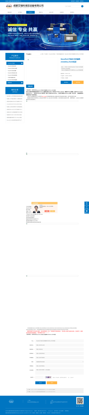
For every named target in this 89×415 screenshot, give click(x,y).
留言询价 (78, 82)
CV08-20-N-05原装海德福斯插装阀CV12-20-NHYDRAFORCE (43, 391)
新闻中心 (41, 12)
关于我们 (20, 12)
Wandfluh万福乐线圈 (12, 70)
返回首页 (73, 1)
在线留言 (77, 1)
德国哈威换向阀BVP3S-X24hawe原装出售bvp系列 (15, 117)
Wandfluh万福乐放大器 (12, 72)
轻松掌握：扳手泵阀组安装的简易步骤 (14, 96)
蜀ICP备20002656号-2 (42, 410)
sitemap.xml (50, 410)
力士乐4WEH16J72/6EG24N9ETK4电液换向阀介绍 (15, 104)
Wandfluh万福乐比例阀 (12, 68)
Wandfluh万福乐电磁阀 (12, 79)
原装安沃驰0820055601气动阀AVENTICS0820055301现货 (15, 101)
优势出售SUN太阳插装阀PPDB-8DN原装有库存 (15, 112)
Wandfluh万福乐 (11, 63)
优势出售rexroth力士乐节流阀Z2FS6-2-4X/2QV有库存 (15, 109)
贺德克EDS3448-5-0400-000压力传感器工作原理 (15, 114)
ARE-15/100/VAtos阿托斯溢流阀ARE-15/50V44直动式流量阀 (43, 389)
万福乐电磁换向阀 (11, 77)
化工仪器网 (61, 410)
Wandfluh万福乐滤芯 (12, 66)
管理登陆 (67, 410)
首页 (42, 54)
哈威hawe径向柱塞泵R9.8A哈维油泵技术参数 (15, 106)
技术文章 (51, 12)
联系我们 (82, 1)
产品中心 (30, 12)
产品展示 (46, 54)
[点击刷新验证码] (48, 377)
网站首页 (10, 12)
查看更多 (10, 82)
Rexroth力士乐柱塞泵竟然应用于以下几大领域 (15, 120)
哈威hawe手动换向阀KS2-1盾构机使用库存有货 (15, 98)
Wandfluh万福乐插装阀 (12, 75)
